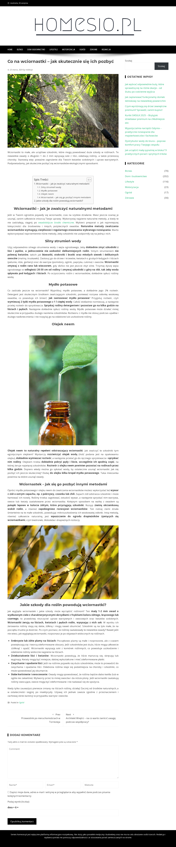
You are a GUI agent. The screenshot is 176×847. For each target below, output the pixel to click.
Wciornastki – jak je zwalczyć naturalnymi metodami (62, 183)
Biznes (20, 49)
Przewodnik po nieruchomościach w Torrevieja (40, 718)
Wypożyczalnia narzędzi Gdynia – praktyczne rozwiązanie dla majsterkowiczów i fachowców (143, 132)
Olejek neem (47, 193)
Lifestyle (54, 49)
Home (10, 49)
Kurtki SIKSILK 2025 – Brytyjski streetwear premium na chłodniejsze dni (145, 119)
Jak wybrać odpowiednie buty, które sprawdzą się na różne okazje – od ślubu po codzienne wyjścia (144, 88)
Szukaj (128, 60)
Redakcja (106, 49)
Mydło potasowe (49, 190)
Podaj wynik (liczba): (19, 801)
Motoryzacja (68, 49)
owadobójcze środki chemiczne (56, 222)
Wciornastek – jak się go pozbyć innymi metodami (66, 197)
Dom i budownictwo (36, 49)
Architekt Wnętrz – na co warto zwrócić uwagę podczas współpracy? (91, 718)
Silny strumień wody (51, 187)
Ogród (82, 49)
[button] (88, 179)
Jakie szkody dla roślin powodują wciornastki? (59, 200)
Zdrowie (93, 49)
